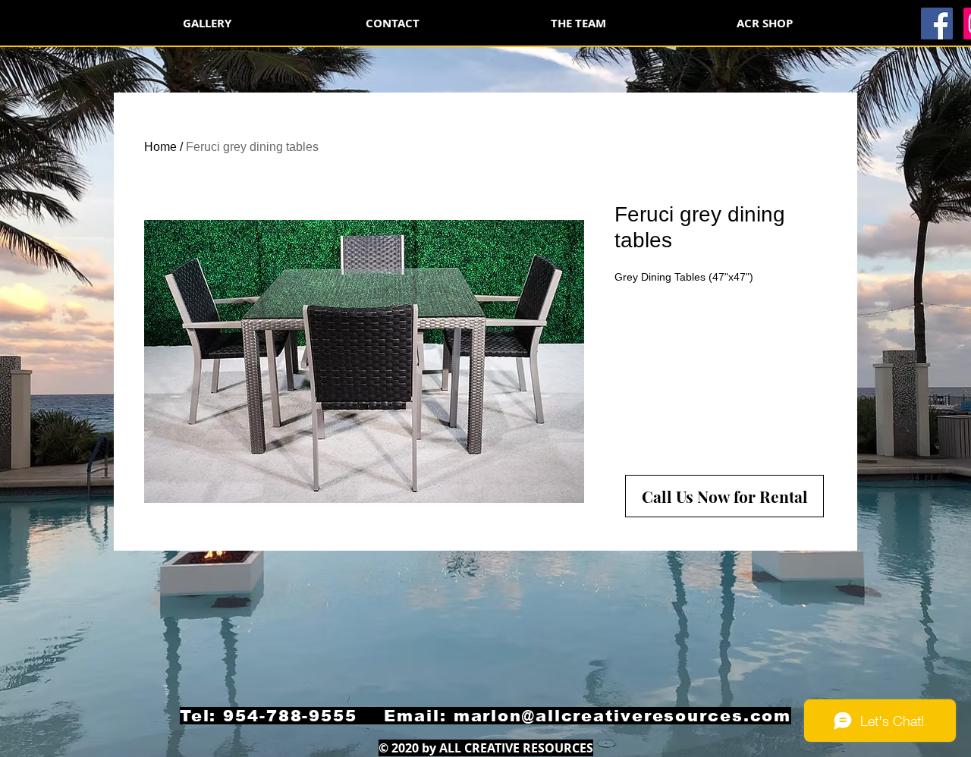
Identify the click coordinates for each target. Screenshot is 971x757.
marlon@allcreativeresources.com (623, 715)
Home (160, 146)
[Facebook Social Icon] (937, 23)
